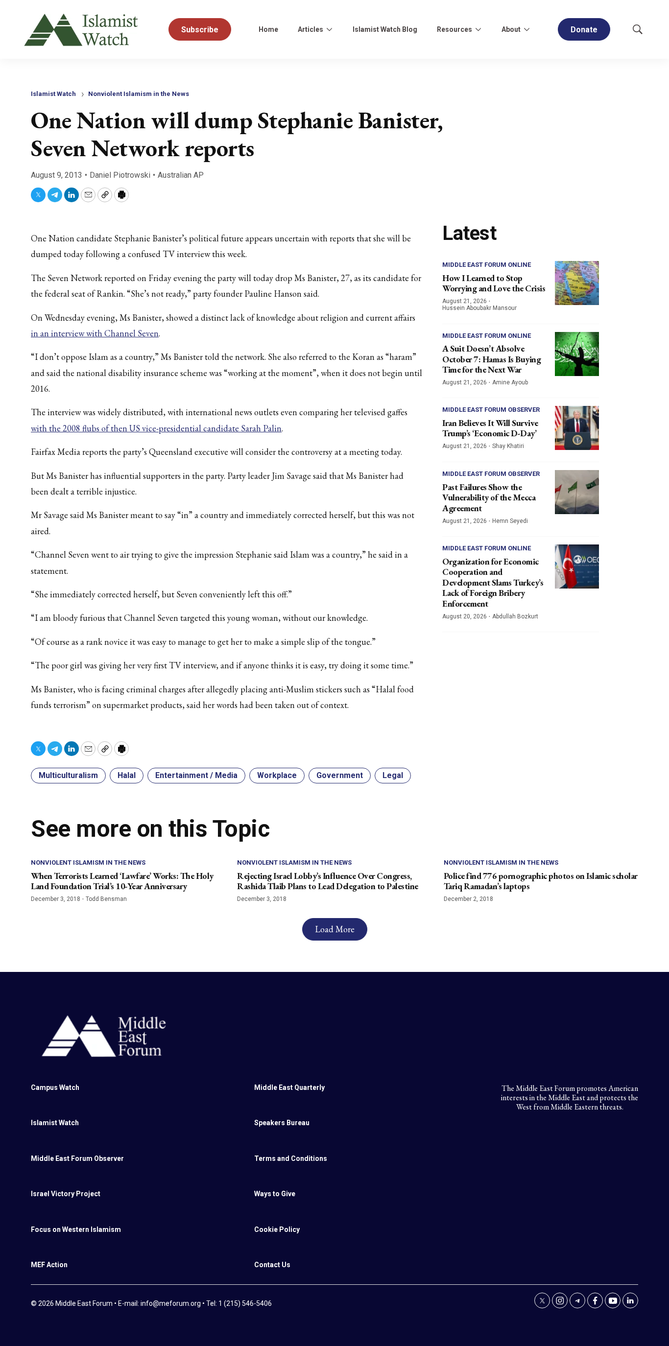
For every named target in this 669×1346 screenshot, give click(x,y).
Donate (584, 29)
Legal (392, 775)
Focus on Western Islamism (76, 1229)
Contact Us (272, 1265)
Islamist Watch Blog (385, 29)
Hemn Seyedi (510, 521)
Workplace (277, 775)
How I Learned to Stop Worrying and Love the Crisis (493, 283)
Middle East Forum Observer (491, 409)
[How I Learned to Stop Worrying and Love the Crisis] (577, 283)
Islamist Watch (53, 93)
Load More (335, 929)
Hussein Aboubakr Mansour (479, 308)
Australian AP (181, 175)
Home (268, 29)
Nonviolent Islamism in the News (138, 93)
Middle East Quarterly (289, 1087)
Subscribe (199, 29)
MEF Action (49, 1265)
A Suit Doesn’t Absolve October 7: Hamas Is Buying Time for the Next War (491, 359)
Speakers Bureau (282, 1123)
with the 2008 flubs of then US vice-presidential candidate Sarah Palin (156, 428)
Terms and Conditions (290, 1158)
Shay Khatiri (508, 446)
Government (339, 775)
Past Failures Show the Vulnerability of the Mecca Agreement (488, 497)
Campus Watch (55, 1087)
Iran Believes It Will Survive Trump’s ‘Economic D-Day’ (490, 428)
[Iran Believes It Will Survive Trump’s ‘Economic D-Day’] (577, 428)
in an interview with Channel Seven (95, 333)
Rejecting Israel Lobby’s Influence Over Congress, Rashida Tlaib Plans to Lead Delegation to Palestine (327, 881)
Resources (454, 29)
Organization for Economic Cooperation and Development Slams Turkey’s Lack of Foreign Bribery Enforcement (492, 582)
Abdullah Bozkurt (515, 616)
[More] (329, 29)
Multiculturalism (68, 775)
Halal (127, 775)
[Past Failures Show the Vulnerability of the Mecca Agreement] (577, 492)
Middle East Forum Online (486, 264)
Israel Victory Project (65, 1194)
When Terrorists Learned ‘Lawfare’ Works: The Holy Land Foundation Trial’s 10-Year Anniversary (122, 881)
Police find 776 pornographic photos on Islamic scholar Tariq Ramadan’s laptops (541, 881)
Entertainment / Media (196, 775)
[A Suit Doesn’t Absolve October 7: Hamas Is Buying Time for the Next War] (577, 354)
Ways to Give (274, 1194)
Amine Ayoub (510, 382)
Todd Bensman (106, 899)
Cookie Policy (277, 1229)
